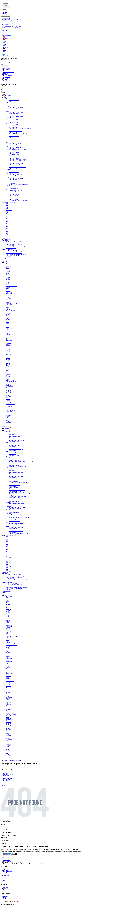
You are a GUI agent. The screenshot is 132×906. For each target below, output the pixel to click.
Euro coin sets (12, 101)
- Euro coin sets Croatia (14, 446)
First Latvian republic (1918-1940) (13, 241)
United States (9, 411)
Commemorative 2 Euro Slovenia (16, 190)
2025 (7, 205)
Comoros (8, 302)
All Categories (6, 68)
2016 (7, 217)
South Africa (9, 390)
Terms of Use (6, 875)
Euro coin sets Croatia (13, 113)
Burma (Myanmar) (10, 293)
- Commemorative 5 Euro (14, 459)
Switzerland (8, 396)
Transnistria (8, 402)
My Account (6, 887)
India (7, 335)
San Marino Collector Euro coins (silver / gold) (19, 184)
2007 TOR (8, 233)
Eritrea (7, 317)
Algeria (7, 268)
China (7, 301)
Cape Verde (8, 298)
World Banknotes (7, 80)
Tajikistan (8, 399)
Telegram (5, 44)
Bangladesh (8, 279)
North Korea (9, 371)
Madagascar (8, 354)
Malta (7, 165)
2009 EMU (8, 229)
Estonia (7, 118)
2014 (7, 221)
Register (5, 12)
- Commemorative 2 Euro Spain (16, 527)
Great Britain (9, 325)
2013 (7, 222)
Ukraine (8, 409)
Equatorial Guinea (10, 315)
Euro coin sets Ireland (13, 144)
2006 (7, 234)
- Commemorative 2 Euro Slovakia (16, 519)
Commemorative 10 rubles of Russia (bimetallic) (16, 254)
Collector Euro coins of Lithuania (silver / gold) (19, 160)
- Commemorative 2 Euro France (16, 464)
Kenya (7, 344)
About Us (5, 872)
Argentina (8, 271)
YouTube (5, 41)
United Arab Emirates (10, 410)
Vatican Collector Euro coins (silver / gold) (18, 200)
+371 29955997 (4, 30)
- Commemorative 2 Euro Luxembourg (17, 496)
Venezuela (8, 415)
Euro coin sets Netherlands (14, 175)
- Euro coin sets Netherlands (15, 508)
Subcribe (3, 824)
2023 (7, 207)
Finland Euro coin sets (13, 127)
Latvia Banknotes (10, 348)
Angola (7, 269)
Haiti (7, 330)
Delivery (5, 5)
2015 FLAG (8, 220)
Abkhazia (8, 265)
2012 (7, 223)
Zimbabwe (8, 422)
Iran (7, 338)
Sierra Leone (9, 385)
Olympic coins (6, 77)
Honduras (8, 332)
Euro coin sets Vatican (13, 199)
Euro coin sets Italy (13, 148)
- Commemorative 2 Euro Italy (15, 480)
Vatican (7, 196)
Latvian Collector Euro (14, 154)
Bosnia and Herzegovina (11, 286)
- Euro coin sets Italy (13, 481)
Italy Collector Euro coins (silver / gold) (17, 149)
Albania (7, 267)
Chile (7, 299)
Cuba (7, 308)
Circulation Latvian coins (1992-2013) (14, 244)
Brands (4, 880)
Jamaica (7, 341)
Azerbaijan (8, 276)
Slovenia (8, 189)
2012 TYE (8, 224)
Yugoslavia (8, 418)
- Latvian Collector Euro (14, 487)
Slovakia (8, 185)
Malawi (7, 355)
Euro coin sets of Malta (14, 168)
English (9, 18)
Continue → (3, 785)
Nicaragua (8, 369)
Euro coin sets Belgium (14, 108)
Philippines (8, 376)
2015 (7, 218)
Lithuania (8, 155)
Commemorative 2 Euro (8, 72)
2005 (7, 236)
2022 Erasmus (9, 210)
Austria (7, 102)
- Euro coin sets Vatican (14, 532)
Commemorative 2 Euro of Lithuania (17, 157)
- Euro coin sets (12, 434)
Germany (8, 134)
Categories (6, 426)
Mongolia (8, 363)
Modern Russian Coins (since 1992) (14, 251)
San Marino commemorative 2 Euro (16, 182)
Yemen (7, 417)
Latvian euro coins (10, 245)
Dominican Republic (10, 310)
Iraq (7, 339)
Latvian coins (6, 74)
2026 (8, 203)
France (7, 129)
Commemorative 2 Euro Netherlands (17, 174)
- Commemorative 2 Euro (14, 432)
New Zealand (9, 368)
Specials (5, 881)
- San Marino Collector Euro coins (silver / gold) (19, 517)
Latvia (7, 150)
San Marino (8, 180)
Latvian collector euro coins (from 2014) (17, 246)
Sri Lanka (8, 394)
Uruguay (8, 412)
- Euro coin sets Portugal (14, 512)
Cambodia (8, 296)
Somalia (8, 387)
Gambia (7, 322)
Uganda (7, 407)
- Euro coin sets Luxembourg (15, 497)
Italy (7, 146)
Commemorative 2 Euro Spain (15, 194)
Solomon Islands (9, 386)
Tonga (7, 401)
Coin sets (8, 256)
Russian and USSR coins (8, 75)
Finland (7, 123)
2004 (7, 237)
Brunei (7, 289)
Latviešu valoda (14, 19)
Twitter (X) (5, 55)
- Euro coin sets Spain (13, 528)
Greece (7, 138)
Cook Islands (9, 304)
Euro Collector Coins (13, 122)
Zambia (7, 421)
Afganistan (8, 266)
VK (4, 53)
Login (4, 13)
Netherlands (8, 173)
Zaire (7, 420)
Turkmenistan (9, 406)
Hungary (8, 334)
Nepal (7, 366)
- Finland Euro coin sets (14, 460)
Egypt (7, 314)
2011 (7, 226)
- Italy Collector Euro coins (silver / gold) (18, 482)
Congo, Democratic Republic (12, 303)
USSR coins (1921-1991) (11, 250)
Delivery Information (7, 871)
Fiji (6, 320)
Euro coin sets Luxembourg (15, 164)
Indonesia (8, 337)
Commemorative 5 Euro (14, 126)
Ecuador (8, 313)
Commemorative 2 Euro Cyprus (16, 116)
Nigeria (7, 370)
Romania (8, 379)
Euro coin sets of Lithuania (14, 158)
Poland (7, 378)
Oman (7, 373)
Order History (6, 888)
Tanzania (8, 400)
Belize (7, 283)
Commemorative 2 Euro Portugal (16, 178)
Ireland (7, 142)
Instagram (5, 38)
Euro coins (5, 70)
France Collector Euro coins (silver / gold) (18, 133)
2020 (7, 212)
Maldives (8, 358)
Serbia (7, 384)
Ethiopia (8, 319)
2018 (7, 215)
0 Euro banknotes (10, 263)
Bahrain (7, 278)
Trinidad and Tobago (10, 404)
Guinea (7, 327)
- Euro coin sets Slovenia (14, 524)
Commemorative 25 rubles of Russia (14, 255)
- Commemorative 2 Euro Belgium (16, 440)
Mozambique (9, 364)
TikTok (4, 50)
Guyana (7, 329)
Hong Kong (8, 333)
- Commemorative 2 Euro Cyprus (16, 449)
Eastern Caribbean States (11, 312)
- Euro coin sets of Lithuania (15, 491)
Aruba (7, 273)
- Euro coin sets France (14, 465)
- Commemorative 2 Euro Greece (16, 472)
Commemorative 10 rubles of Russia (14, 253)
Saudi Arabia (9, 382)
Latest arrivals (6, 69)
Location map (6, 7)
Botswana (8, 287)
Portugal (8, 177)
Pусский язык (14, 20)
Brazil (7, 288)
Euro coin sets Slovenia (14, 191)
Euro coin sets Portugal (14, 179)
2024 (7, 206)
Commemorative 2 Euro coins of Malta (17, 167)
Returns (5, 897)
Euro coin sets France (13, 132)
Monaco (8, 169)
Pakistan (8, 374)
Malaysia (8, 356)
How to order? (6, 870)
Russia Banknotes (10, 380)
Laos (7, 346)
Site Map (5, 898)
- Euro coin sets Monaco (14, 504)
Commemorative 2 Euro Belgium (16, 107)
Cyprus (7, 114)
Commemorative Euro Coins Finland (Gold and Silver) (21, 128)
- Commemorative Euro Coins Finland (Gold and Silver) (21, 461)
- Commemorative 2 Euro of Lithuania (17, 490)
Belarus (7, 282)
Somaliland (8, 389)
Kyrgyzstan (8, 345)
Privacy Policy (6, 874)
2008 (7, 231)
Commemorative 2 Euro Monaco (16, 170)
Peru (7, 375)
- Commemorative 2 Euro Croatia (16, 445)
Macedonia (8, 353)
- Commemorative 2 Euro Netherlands (17, 507)
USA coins (5, 78)
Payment (5, 4)
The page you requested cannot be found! (12, 760)
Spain (7, 193)
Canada (7, 297)
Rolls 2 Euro (6, 73)
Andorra (8, 98)
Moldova (8, 361)
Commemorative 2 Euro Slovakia (16, 186)
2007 (7, 232)
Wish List (5, 889)
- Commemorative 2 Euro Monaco (16, 503)
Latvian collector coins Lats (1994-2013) (15, 243)
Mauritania (8, 359)
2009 (7, 228)
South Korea (9, 391)
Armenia (8, 272)
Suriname (8, 395)
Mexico (7, 360)
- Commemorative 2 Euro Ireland (16, 476)
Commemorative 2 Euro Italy (15, 147)
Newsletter (5, 891)
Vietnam (8, 416)
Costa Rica (8, 305)
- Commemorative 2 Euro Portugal (16, 511)
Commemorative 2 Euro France (15, 131)
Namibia (8, 365)
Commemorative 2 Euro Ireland (16, 143)
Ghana (7, 324)
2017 (7, 216)
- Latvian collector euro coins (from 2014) (18, 579)
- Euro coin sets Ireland (14, 477)
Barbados (8, 281)
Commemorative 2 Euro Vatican (16, 198)
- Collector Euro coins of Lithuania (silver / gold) (19, 493)
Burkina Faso (9, 292)
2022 (7, 208)
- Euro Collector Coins (14, 455)
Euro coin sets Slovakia (14, 188)
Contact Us (5, 896)
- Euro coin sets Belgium (14, 441)
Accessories (5, 79)
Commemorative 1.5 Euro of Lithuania (17, 159)
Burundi (8, 294)
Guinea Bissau (9, 328)
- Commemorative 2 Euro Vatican (16, 531)
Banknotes (5, 262)
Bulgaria (9, 110)
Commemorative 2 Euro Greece (16, 139)
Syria (7, 397)
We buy (5, 869)
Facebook (5, 47)
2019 (7, 213)
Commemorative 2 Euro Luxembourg (17, 163)
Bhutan (7, 284)
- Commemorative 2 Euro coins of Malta (17, 500)
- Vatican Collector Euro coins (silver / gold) (18, 533)
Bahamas (8, 277)
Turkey (7, 405)
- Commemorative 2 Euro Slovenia (16, 523)
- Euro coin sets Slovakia (14, 521)
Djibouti (8, 309)
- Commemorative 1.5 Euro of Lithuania (17, 492)
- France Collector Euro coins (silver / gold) (18, 466)
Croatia (7, 111)
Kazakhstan (8, 343)
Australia (8, 274)
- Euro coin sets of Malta (14, 501)
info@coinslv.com (7, 35)
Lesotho (8, 350)
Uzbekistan (8, 414)
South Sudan (9, 392)
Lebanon (8, 349)
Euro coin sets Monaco (14, 172)
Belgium (8, 106)
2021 (7, 211)
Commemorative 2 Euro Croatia (16, 112)
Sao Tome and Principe (11, 381)
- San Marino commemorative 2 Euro (17, 514)
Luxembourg (9, 162)
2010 (7, 227)
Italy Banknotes (9, 340)
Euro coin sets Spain (13, 195)
